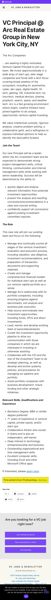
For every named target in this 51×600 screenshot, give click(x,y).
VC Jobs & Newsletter (25, 7)
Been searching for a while (25, 542)
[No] (46, 592)
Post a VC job (41, 584)
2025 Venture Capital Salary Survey (24, 575)
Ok (26, 596)
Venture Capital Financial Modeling (18, 584)
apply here (32, 471)
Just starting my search (25, 535)
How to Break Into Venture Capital (25, 581)
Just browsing (25, 550)
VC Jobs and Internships (25, 578)
